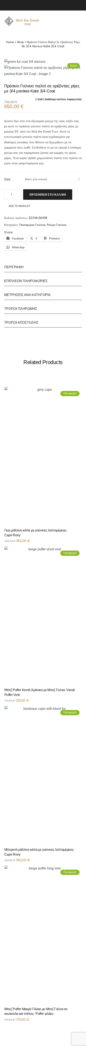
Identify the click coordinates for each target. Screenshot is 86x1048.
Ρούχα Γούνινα (56, 224)
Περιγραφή (14, 267)
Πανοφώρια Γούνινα (32, 224)
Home (10, 42)
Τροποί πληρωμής (20, 308)
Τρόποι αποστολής (21, 322)
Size (7, 179)
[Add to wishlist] (76, 532)
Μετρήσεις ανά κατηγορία (27, 295)
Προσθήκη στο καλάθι (47, 194)
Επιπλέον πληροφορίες (26, 281)
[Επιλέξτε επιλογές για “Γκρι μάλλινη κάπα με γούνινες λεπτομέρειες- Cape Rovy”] (80, 532)
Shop (20, 42)
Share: (8, 232)
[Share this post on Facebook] (15, 232)
